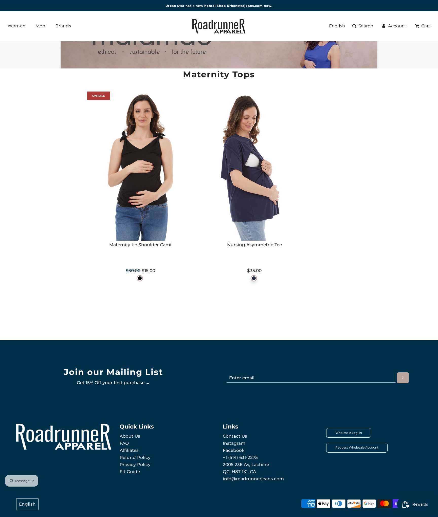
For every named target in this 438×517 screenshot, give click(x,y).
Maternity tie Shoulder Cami (140, 244)
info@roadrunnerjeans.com (253, 478)
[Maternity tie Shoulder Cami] (140, 166)
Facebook (233, 450)
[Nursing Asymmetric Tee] (254, 166)
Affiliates (129, 450)
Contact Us (235, 436)
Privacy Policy (135, 464)
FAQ (124, 443)
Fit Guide (130, 471)
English (337, 25)
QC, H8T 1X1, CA (239, 471)
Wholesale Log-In (348, 433)
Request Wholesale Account (356, 447)
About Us (130, 436)
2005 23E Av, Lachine (246, 464)
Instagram (234, 443)
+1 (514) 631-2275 (240, 457)
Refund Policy (135, 457)
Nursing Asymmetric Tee (254, 244)
